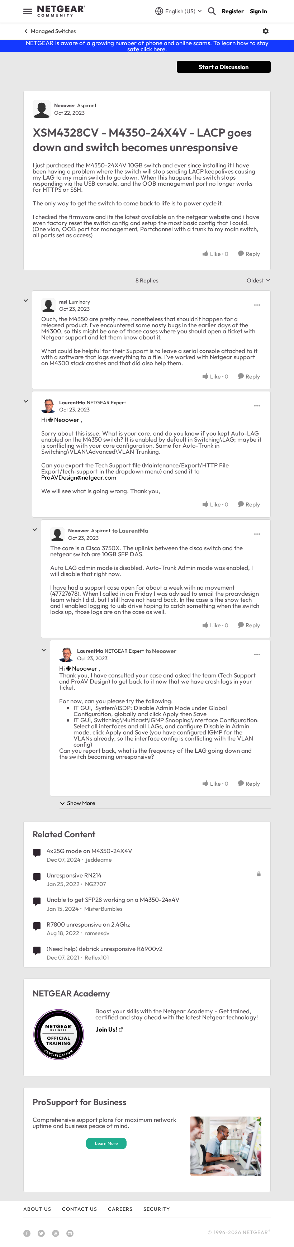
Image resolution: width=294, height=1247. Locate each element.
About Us (37, 1209)
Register (233, 11)
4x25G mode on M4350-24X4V (89, 851)
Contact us (79, 1209)
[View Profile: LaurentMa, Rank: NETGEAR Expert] (48, 406)
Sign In (258, 11)
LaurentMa (72, 402)
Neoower (64, 105)
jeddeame (99, 859)
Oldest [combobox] (259, 280)
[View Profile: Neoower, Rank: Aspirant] (42, 109)
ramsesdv (97, 933)
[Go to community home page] (61, 11)
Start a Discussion (224, 67)
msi (63, 301)
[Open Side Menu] (27, 11)
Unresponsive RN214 (74, 875)
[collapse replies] (26, 300)
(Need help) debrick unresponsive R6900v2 (104, 948)
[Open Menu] (266, 31)
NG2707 (95, 884)
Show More (81, 802)
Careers (120, 1209)
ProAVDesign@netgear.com (79, 477)
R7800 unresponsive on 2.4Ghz (88, 924)
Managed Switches (53, 31)
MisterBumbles (103, 909)
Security (156, 1209)
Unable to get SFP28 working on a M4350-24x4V (113, 899)
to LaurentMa (130, 530)
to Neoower (161, 651)
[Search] (212, 11)
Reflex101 (97, 957)
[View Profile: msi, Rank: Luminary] (48, 305)
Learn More (106, 1143)
